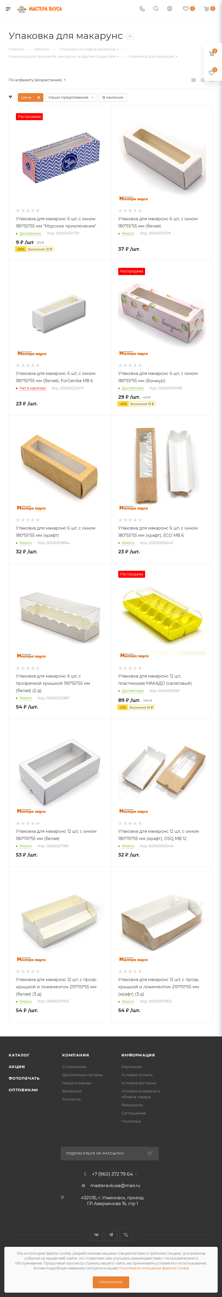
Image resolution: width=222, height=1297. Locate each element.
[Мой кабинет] (169, 9)
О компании (74, 1066)
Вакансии (72, 1091)
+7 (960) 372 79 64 (112, 1174)
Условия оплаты (137, 1074)
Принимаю (111, 1282)
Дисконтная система (82, 1074)
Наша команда (76, 1083)
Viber (126, 1235)
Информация (138, 1055)
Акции (17, 1066)
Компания (75, 1055)
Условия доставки (138, 1083)
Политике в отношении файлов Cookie (154, 1268)
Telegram (111, 1235)
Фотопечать (24, 1078)
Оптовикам (23, 1090)
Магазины (131, 1066)
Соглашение (133, 1113)
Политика (131, 1121)
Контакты (71, 1099)
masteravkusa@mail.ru (115, 1185)
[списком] (202, 80)
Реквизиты (132, 1105)
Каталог (19, 1055)
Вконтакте (96, 1235)
